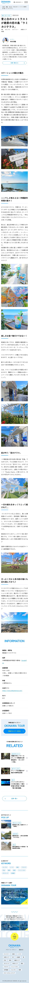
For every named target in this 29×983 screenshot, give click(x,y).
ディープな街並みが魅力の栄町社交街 (17, 771)
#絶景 (2, 31)
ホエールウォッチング (9, 973)
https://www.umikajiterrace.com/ (12, 691)
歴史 (17, 867)
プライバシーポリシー (11, 949)
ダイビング (5, 873)
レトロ (11, 867)
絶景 (20, 970)
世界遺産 (6, 970)
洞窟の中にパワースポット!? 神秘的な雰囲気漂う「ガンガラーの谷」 (17, 759)
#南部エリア (24, 29)
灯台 (4, 870)
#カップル (7, 29)
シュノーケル (21, 870)
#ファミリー (15, 29)
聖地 (9, 870)
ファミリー (6, 954)
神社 (14, 870)
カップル (5, 867)
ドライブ (24, 867)
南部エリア (17, 960)
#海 (2, 29)
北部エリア (6, 957)
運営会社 (21, 949)
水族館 (12, 873)
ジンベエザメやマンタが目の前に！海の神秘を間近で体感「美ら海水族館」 (17, 785)
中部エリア (15, 963)
